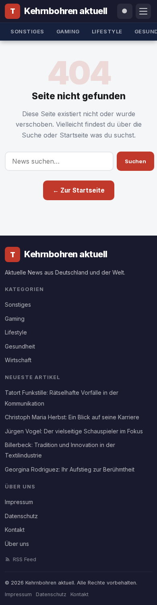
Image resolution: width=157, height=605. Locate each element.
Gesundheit (20, 346)
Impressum (19, 501)
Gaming (68, 31)
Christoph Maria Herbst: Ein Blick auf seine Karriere (72, 417)
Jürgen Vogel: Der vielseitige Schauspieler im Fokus (74, 431)
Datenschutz (21, 516)
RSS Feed (24, 559)
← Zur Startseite (79, 190)
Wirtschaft (18, 360)
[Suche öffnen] (124, 11)
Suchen (135, 161)
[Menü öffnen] (143, 11)
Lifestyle (107, 31)
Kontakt (15, 529)
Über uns (17, 543)
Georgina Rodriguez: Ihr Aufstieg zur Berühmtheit (69, 469)
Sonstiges (27, 31)
